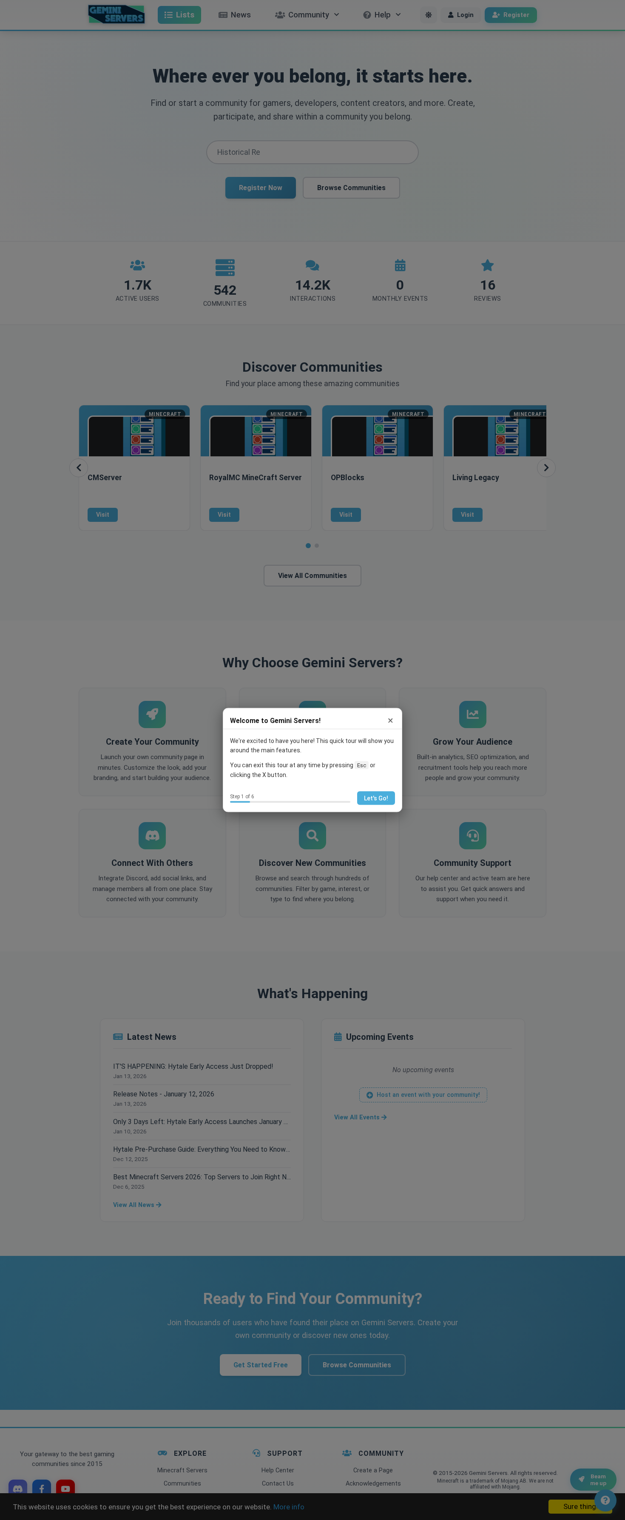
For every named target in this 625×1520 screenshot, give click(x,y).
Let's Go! (376, 797)
